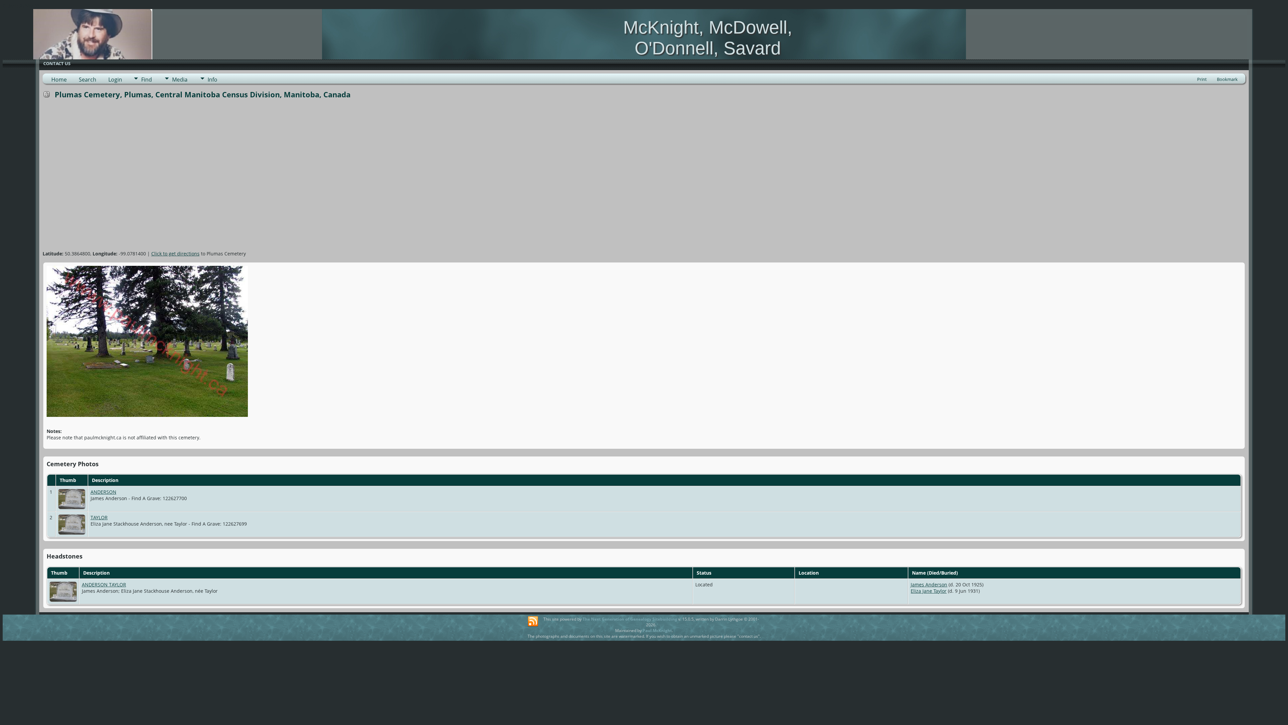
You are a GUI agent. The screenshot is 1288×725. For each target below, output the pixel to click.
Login (115, 79)
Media (179, 79)
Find (146, 79)
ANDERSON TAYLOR (104, 584)
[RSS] (533, 621)
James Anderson (929, 584)
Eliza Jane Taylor (929, 591)
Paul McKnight (657, 630)
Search (87, 79)
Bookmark (1227, 79)
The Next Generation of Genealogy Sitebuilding (630, 619)
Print (1202, 79)
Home (59, 79)
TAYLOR (99, 517)
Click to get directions (175, 253)
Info (212, 79)
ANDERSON (103, 492)
